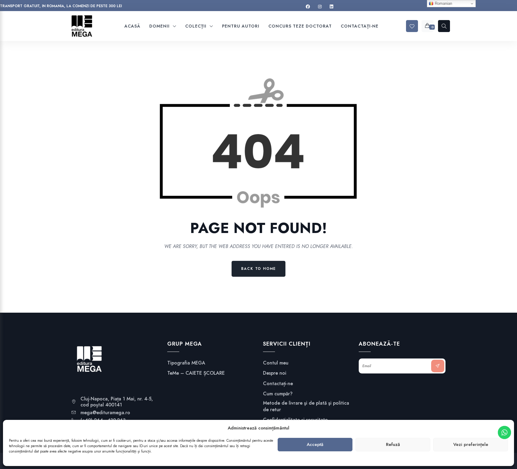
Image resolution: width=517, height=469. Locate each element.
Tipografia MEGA (186, 363)
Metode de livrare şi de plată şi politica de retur (306, 406)
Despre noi (274, 373)
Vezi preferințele (470, 444)
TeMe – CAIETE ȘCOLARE (196, 373)
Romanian (443, 3)
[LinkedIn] (331, 6)
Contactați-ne (278, 383)
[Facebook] (308, 6)
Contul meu (275, 363)
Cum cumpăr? (278, 394)
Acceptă (315, 444)
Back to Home (258, 268)
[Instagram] (319, 6)
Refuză (393, 444)
